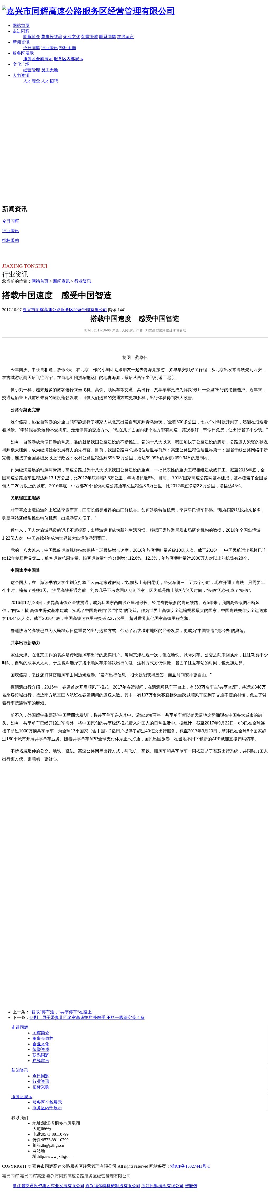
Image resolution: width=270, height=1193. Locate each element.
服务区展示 (23, 53)
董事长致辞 (51, 36)
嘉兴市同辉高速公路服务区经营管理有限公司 (65, 309)
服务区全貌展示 (38, 59)
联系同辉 (107, 36)
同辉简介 (31, 36)
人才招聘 (49, 81)
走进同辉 (21, 31)
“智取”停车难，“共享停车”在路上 (61, 1012)
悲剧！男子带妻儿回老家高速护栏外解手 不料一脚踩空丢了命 (87, 1017)
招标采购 (67, 47)
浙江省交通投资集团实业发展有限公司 (48, 1185)
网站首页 (21, 25)
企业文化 (71, 36)
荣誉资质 (89, 36)
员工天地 (49, 70)
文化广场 (21, 64)
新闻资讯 (21, 42)
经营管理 (31, 70)
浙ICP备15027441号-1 (190, 1166)
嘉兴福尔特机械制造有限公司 (112, 1185)
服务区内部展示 (68, 59)
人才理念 (31, 81)
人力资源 (21, 75)
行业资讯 (49, 47)
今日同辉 (31, 47)
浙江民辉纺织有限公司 (162, 1185)
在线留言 (125, 36)
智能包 (191, 1185)
